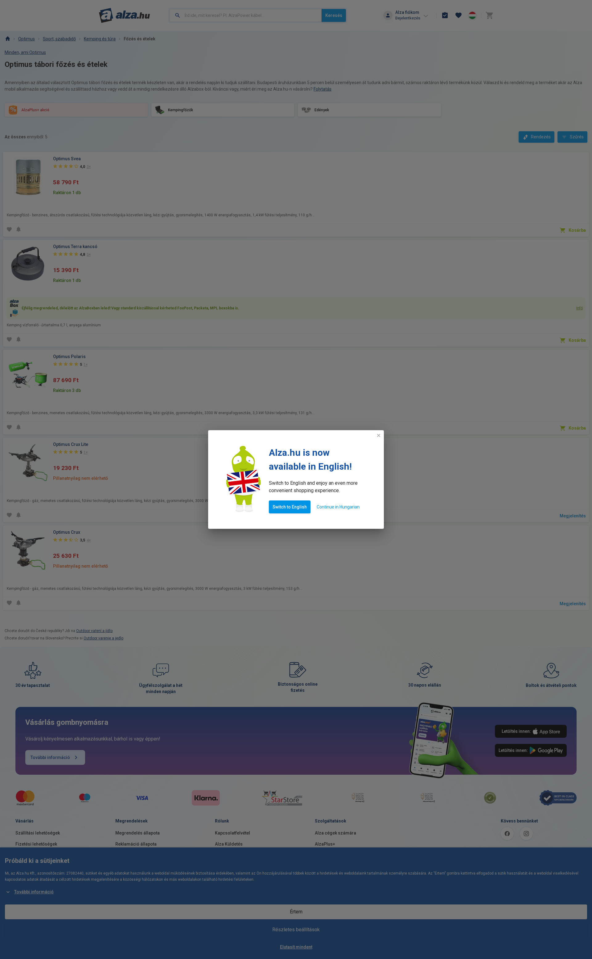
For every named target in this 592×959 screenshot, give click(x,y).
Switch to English (290, 506)
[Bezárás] (378, 435)
